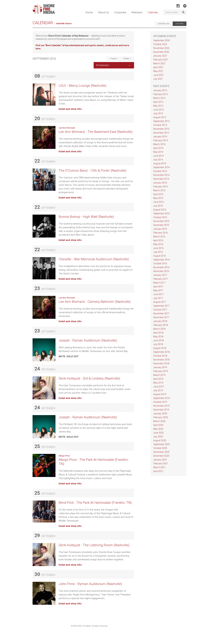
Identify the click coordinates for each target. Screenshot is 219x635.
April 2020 (158, 425)
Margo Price (64, 456)
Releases (136, 12)
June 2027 (158, 75)
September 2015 (161, 213)
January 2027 (160, 55)
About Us (103, 12)
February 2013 (160, 94)
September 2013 (161, 121)
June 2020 (158, 432)
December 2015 (161, 225)
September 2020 (161, 444)
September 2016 (161, 259)
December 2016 (161, 271)
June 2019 (158, 386)
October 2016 (160, 263)
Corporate (120, 12)
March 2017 (159, 282)
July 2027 (158, 79)
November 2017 (161, 313)
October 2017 (160, 309)
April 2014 (158, 148)
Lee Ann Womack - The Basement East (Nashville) (96, 132)
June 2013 (158, 109)
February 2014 (160, 140)
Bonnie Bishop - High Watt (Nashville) (86, 217)
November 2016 (161, 267)
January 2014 (160, 136)
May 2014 (158, 152)
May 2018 (158, 336)
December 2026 (161, 52)
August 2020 (159, 440)
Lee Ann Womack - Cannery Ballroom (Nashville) (95, 302)
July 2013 (158, 113)
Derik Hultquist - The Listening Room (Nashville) (94, 545)
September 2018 (161, 352)
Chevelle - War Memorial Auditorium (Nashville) (94, 259)
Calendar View (163, 24)
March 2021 (159, 467)
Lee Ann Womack (67, 128)
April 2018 (158, 332)
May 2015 (158, 198)
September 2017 (161, 306)
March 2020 (159, 421)
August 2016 (159, 256)
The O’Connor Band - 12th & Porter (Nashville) (92, 170)
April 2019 (158, 379)
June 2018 (158, 340)
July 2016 (158, 252)
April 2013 (158, 102)
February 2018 (160, 325)
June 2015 (158, 202)
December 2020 (161, 456)
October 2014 (160, 171)
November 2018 (161, 359)
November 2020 (161, 452)
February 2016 (160, 232)
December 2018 (161, 363)
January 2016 (160, 229)
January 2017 (160, 275)
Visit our (40, 45)
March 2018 (159, 329)
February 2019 (160, 371)
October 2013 (160, 125)
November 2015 (161, 221)
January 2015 (160, 182)
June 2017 (158, 294)
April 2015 (158, 194)
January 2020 (160, 413)
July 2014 (158, 159)
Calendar (153, 12)
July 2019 (158, 390)
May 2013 (158, 105)
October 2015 (160, 217)
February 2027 (160, 59)
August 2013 (159, 117)
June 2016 (158, 248)
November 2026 (161, 48)
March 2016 (159, 236)
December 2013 (161, 132)
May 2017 (158, 290)
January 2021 (160, 459)
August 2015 (159, 209)
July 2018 (158, 344)
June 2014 (158, 156)
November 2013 (161, 129)
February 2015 (160, 186)
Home (89, 12)
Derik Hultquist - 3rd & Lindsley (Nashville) (89, 378)
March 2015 (159, 190)
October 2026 (160, 44)
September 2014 (161, 167)
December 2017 (161, 317)
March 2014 (159, 144)
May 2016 (158, 244)
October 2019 (160, 402)
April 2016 (158, 240)
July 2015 (158, 206)
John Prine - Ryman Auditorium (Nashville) (90, 584)
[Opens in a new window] (178, 6)
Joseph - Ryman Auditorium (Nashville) (88, 340)
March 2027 (159, 63)
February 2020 (160, 417)
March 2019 (159, 375)
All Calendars (102, 65)
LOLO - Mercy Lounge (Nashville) (82, 86)
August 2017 (159, 302)
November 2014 (161, 175)
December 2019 (161, 409)
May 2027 (158, 71)
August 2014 (159, 163)
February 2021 (160, 463)
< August (113, 59)
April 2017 (158, 286)
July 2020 (158, 436)
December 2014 (161, 179)
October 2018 (160, 356)
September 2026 (161, 40)
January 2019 (160, 367)
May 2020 (158, 429)
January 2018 (160, 321)
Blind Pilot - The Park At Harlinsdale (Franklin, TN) (95, 503)
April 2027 (158, 67)
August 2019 (159, 394)
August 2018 (159, 348)
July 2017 (158, 298)
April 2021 (158, 471)
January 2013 (160, 90)
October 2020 (160, 448)
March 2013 (159, 98)
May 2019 (158, 382)
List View (179, 24)
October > (127, 59)
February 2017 (160, 279)
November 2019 (161, 406)
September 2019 (161, 398)
